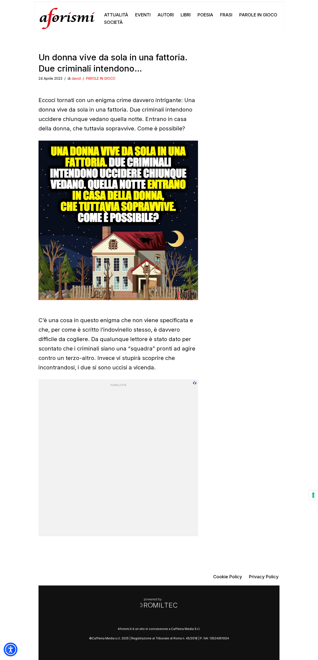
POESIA (205, 14)
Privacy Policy (263, 576)
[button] (10, 649)
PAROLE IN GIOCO (258, 14)
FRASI (226, 14)
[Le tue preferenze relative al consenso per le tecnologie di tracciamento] (313, 495)
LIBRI (186, 14)
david (76, 78)
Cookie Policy (227, 576)
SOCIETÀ (113, 22)
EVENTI (143, 14)
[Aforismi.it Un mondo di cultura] (67, 18)
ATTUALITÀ (116, 14)
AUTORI (166, 14)
